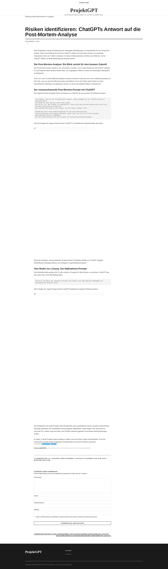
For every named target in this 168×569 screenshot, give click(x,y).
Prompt (53, 444)
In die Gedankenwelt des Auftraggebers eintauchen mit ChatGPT (71, 534)
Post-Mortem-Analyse (67, 448)
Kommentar (38, 477)
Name (36, 496)
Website (36, 509)
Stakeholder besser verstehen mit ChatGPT (83, 536)
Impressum (68, 554)
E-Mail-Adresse (39, 502)
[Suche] (18, 6)
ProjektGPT (84, 10)
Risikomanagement (83, 448)
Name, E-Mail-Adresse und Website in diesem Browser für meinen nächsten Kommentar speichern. (66, 517)
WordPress (52, 564)
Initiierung (46, 444)
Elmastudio (68, 564)
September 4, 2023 (32, 41)
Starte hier (84, 2)
